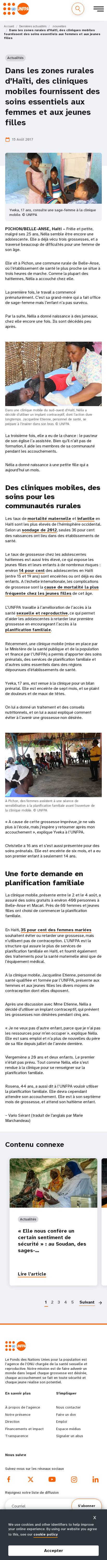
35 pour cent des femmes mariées (56, 930)
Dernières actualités (32, 26)
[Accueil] (17, 9)
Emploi (61, 1421)
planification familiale (28, 629)
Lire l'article (32, 1274)
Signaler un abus (69, 1435)
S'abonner (86, 1506)
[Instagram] (74, 1479)
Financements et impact (24, 1428)
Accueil (9, 26)
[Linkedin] (96, 1479)
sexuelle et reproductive (42, 613)
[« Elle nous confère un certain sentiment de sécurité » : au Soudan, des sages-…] (53, 1182)
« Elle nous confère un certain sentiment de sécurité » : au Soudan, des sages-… (52, 1241)
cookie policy (46, 1534)
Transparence (16, 1435)
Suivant (87, 1302)
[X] (31, 1479)
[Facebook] (9, 1479)
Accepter (53, 1550)
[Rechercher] (78, 9)
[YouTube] (52, 1479)
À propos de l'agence (22, 1407)
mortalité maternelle (49, 518)
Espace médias (68, 1428)
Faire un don (66, 1414)
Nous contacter (68, 1407)
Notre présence (17, 1414)
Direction (12, 1421)
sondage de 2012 (39, 530)
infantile (86, 518)
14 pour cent (32, 570)
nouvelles (59, 26)
